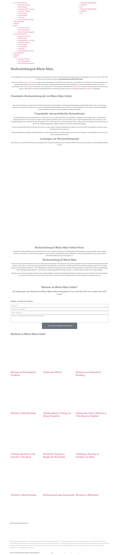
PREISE (16, 24)
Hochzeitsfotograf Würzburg (52, 543)
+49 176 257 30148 (59, 527)
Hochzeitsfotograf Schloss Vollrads (71, 543)
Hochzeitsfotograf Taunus (82, 541)
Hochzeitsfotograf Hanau (67, 541)
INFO (15, 26)
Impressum (68, 552)
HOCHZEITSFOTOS (20, 3)
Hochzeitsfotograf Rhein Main (50, 541)
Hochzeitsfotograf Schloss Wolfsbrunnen (49, 545)
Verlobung (21, 17)
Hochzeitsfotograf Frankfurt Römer (27, 545)
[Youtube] (21, 536)
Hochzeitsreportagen (58, 552)
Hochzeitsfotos (88, 88)
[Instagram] (31, 536)
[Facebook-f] (12, 536)
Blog (81, 552)
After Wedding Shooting (26, 19)
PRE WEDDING (19, 21)
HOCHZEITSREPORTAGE (88, 3)
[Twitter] (17, 536)
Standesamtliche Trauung (26, 9)
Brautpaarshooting (24, 5)
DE (81, 7)
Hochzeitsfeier (22, 15)
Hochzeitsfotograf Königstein (25, 547)
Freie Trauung (22, 13)
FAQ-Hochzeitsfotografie (26, 32)
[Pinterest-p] (26, 536)
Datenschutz (75, 552)
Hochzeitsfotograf (24, 30)
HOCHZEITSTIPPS (24, 28)
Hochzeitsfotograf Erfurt (69, 545)
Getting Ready (22, 7)
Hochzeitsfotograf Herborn (36, 543)
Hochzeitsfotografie (45, 552)
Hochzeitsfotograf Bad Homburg (19, 543)
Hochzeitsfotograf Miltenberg (90, 543)
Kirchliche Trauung (24, 11)
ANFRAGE (83, 5)
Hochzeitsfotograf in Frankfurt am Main (21, 521)
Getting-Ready (77, 86)
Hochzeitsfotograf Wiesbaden (18, 541)
